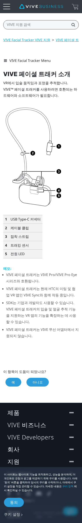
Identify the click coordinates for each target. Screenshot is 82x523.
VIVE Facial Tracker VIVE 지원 (26, 40)
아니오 (38, 382)
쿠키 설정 (12, 514)
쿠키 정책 (67, 486)
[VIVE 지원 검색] (72, 24)
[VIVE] (41, 6)
